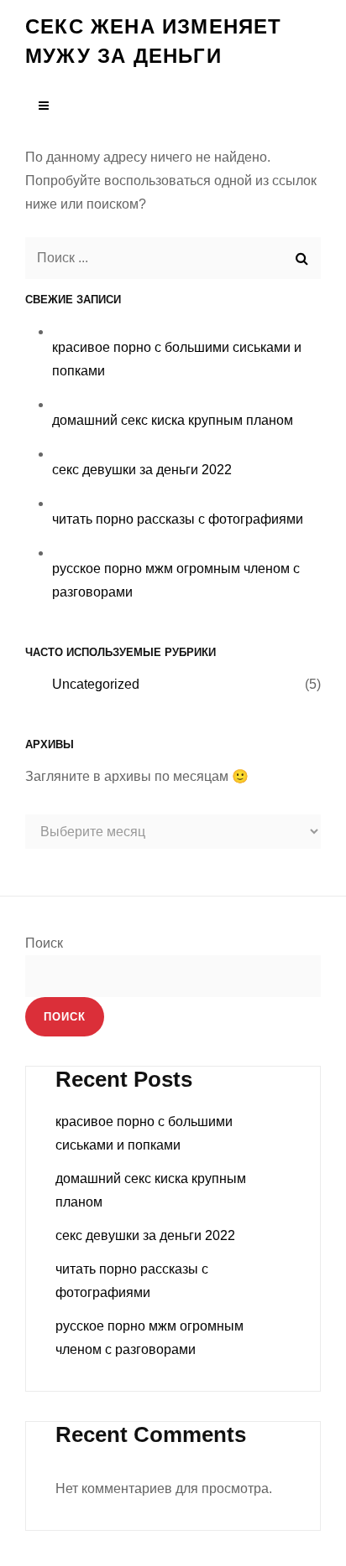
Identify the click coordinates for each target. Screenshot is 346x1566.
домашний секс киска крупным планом (172, 420)
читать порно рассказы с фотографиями (177, 519)
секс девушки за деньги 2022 (142, 470)
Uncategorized (95, 684)
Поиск (44, 943)
